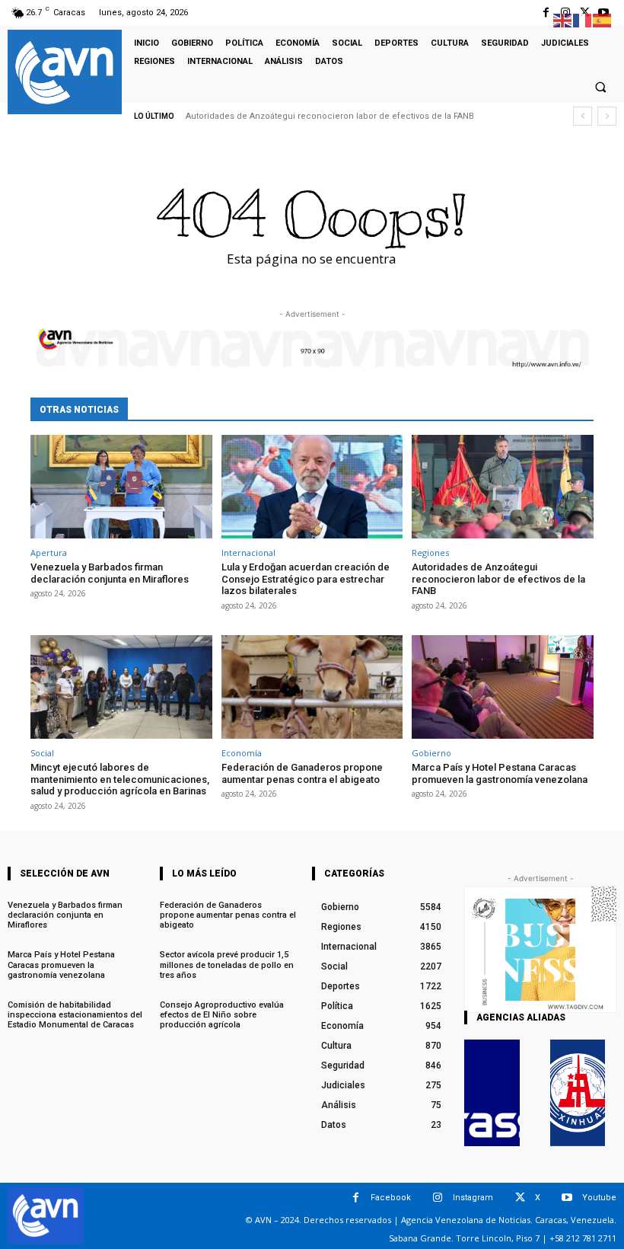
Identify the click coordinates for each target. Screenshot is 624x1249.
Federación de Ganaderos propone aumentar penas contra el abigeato (302, 773)
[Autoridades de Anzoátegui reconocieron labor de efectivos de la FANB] (503, 486)
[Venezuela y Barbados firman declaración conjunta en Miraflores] (121, 486)
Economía (241, 753)
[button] (600, 87)
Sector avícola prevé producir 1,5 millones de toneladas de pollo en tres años (227, 964)
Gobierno (431, 753)
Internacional (248, 552)
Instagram (473, 1198)
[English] (563, 19)
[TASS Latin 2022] (492, 1093)
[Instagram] (438, 1197)
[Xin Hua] (578, 1093)
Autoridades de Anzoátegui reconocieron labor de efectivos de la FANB (330, 116)
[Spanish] (603, 19)
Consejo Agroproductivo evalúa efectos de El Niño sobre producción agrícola (222, 1015)
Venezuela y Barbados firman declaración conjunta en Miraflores (109, 573)
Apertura (48, 552)
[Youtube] (567, 1197)
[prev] (582, 116)
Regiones (430, 552)
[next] (606, 116)
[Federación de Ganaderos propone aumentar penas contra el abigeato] (312, 687)
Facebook (391, 1198)
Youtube (599, 1198)
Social (42, 753)
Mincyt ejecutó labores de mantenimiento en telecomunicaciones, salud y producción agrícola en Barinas (119, 779)
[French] (583, 19)
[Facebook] (546, 12)
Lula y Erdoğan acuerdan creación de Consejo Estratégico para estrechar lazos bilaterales (305, 578)
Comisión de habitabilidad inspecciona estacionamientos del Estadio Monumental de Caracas (75, 1015)
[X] (520, 1197)
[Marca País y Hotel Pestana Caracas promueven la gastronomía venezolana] (503, 687)
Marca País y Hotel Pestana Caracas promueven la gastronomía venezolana (499, 773)
